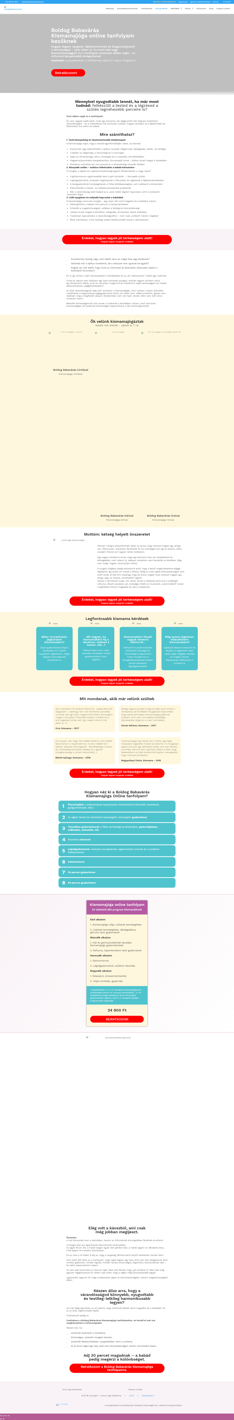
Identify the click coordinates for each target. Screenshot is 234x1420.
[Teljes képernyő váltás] (4, 1415)
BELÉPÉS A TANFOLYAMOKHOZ (164, 2)
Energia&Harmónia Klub (127, 8)
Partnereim (201, 8)
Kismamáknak (161, 8)
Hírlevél (216, 2)
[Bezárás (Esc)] (9, 1415)
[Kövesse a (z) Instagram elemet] (162, 1390)
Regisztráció (183, 2)
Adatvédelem (148, 1395)
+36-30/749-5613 (11, 2)
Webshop (110, 8)
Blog (211, 8)
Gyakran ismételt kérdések (200, 2)
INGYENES (175, 8)
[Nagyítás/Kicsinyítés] (1, 1415)
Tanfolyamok (146, 8)
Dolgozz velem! (223, 8)
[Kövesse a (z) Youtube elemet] (169, 1390)
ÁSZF (131, 1395)
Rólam (188, 8)
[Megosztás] (6, 1415)
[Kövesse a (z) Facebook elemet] (148, 1390)
